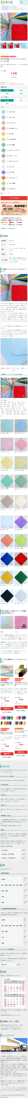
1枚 (7, 90)
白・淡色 (7, 100)
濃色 (21, 100)
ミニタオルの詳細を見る (7, 651)
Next (25, 27)
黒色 (7, 103)
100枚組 (21, 93)
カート (21, 3)
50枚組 (7, 93)
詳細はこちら (19, 214)
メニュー (25, 3)
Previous (2, 27)
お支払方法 (5, 766)
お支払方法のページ (9, 843)
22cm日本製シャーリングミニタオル (9, 7)
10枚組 (21, 90)
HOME (2, 6)
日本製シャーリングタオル (10, 6)
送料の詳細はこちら (6, 869)
